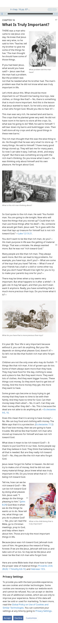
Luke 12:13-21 (25, 233)
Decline (18, 618)
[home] (4, 3)
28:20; (5, 569)
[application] (29, 14)
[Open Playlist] (2, 13)
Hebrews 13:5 (38, 569)
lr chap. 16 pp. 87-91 (20, 9)
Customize (31, 618)
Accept (7, 618)
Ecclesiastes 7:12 (44, 424)
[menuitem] (4, 3)
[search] (54, 3)
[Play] (5, 14)
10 (7, 412)
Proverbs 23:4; (45, 565)
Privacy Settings (43, 610)
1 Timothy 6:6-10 (16, 569)
